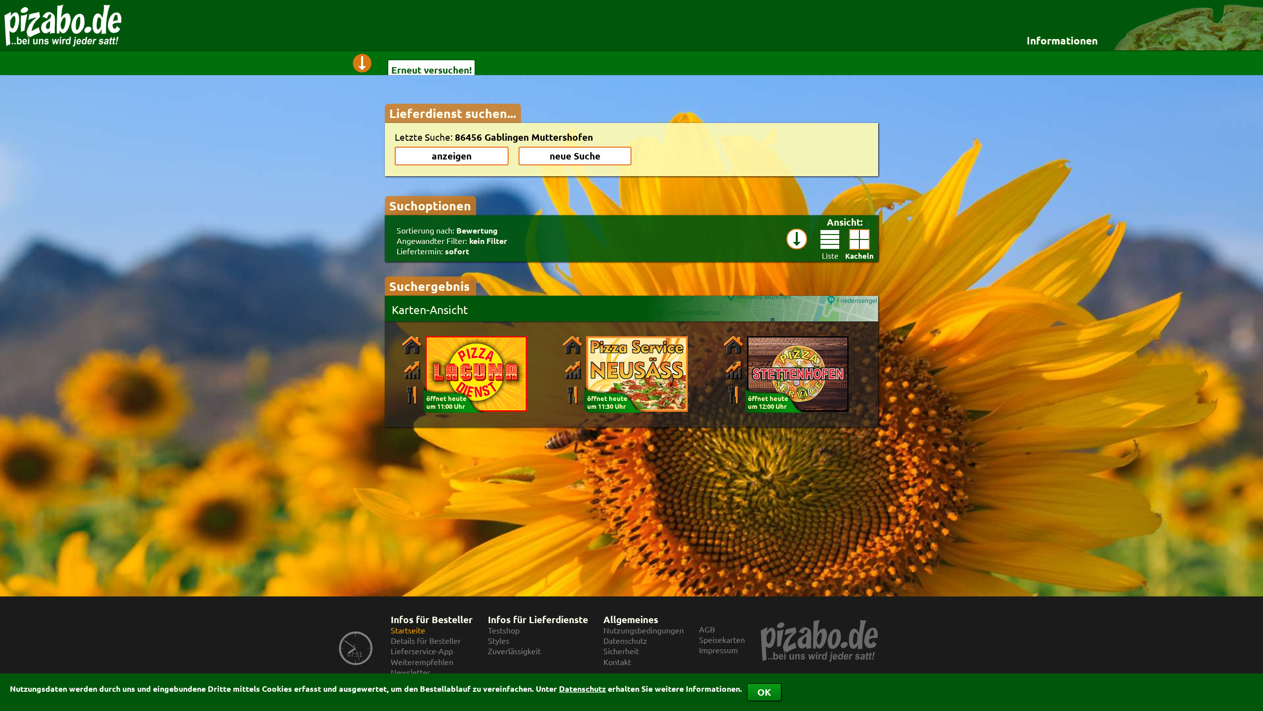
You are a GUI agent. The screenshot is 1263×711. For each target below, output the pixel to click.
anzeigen (452, 156)
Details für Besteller (426, 640)
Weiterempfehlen (422, 662)
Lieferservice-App (422, 651)
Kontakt (617, 662)
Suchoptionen (430, 205)
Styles (498, 640)
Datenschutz (582, 688)
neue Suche (575, 156)
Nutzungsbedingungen (643, 630)
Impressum (718, 650)
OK (764, 692)
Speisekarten (722, 639)
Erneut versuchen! (431, 70)
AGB (707, 629)
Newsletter (410, 672)
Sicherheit (621, 651)
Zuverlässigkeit (514, 651)
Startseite (408, 630)
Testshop (504, 630)
